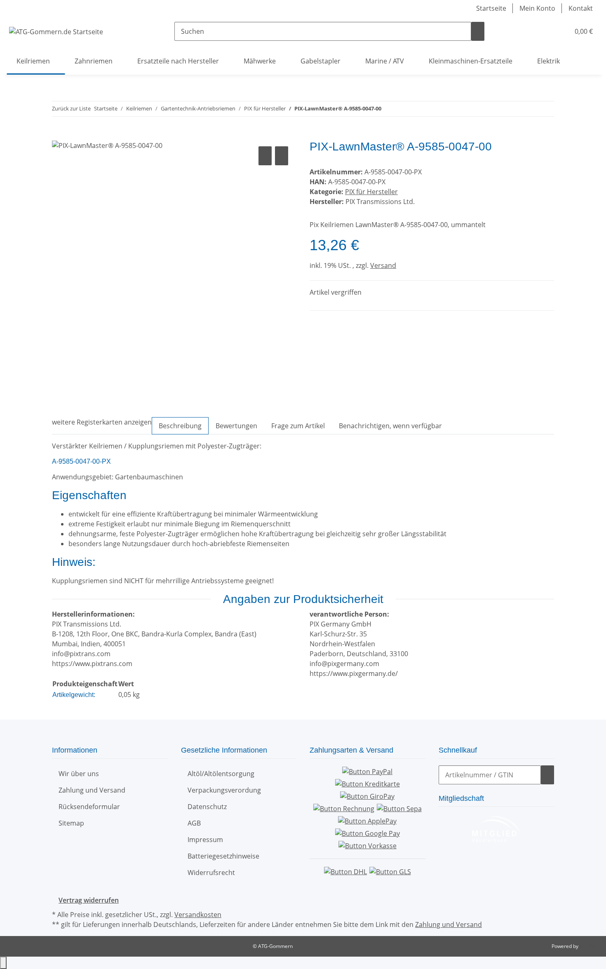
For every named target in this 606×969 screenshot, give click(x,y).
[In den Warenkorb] (58, 135)
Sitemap (71, 823)
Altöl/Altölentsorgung (221, 773)
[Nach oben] (3, 963)
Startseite (491, 8)
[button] (546, 31)
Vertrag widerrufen (89, 900)
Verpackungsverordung (224, 790)
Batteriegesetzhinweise (223, 856)
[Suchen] (477, 31)
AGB (194, 823)
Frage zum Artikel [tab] (298, 425)
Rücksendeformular (89, 806)
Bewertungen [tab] (236, 425)
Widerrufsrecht (211, 872)
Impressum (205, 839)
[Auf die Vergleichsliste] (265, 155)
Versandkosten (197, 914)
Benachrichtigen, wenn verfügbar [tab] (390, 425)
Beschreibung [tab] (180, 425)
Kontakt (580, 8)
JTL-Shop (589, 946)
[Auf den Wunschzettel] (281, 155)
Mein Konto (537, 8)
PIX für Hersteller (371, 191)
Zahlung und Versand (92, 790)
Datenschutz (207, 806)
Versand (383, 265)
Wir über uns (79, 773)
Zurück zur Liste (71, 108)
